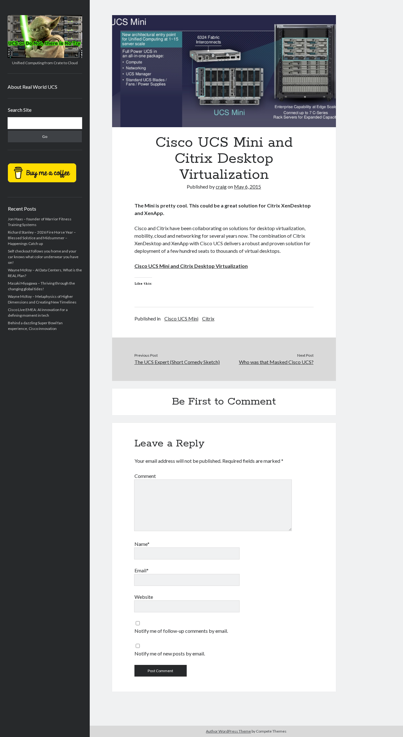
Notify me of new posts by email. (169, 653)
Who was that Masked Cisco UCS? (276, 362)
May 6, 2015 (247, 187)
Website (143, 597)
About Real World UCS (32, 87)
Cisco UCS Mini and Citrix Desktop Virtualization (191, 266)
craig (221, 187)
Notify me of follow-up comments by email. (181, 631)
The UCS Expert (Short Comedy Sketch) (177, 362)
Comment (145, 476)
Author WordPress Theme (228, 731)
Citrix (208, 318)
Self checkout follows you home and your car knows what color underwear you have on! (43, 257)
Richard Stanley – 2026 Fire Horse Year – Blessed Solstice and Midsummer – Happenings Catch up (42, 238)
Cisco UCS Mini (181, 318)
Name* (142, 544)
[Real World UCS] (45, 56)
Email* (141, 570)
